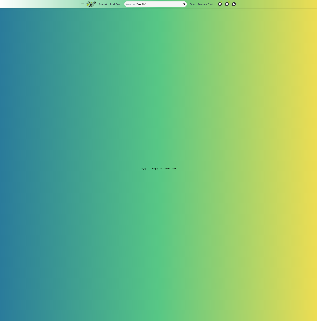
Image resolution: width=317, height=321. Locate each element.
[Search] (184, 4)
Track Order (115, 4)
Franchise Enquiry (206, 4)
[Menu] (82, 4)
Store (192, 4)
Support (103, 4)
